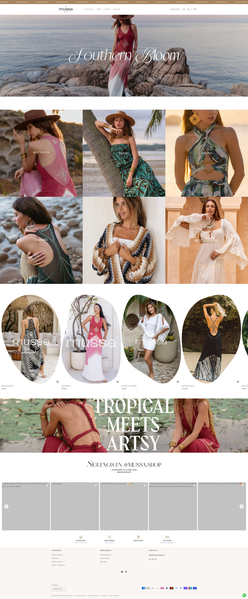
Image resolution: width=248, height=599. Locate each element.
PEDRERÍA (41, 239)
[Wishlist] (191, 9)
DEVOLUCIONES (104, 558)
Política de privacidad (80, 595)
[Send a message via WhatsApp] (244, 595)
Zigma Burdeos (66, 386)
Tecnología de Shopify (67, 595)
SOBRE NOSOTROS (106, 555)
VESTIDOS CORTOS (57, 562)
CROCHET (124, 240)
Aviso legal (104, 595)
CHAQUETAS (55, 558)
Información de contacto (93, 595)
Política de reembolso (113, 595)
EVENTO (207, 153)
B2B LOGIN (103, 562)
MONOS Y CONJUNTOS (58, 565)
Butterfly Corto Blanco (129, 386)
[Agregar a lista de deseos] (58, 382)
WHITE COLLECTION (206, 240)
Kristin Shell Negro (188, 386)
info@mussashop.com (156, 555)
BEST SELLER (41, 152)
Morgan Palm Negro (7, 386)
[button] (89, 9)
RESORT (124, 153)
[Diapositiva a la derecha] (128, 395)
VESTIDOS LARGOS (57, 555)
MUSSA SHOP (58, 595)
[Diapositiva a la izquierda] (120, 395)
